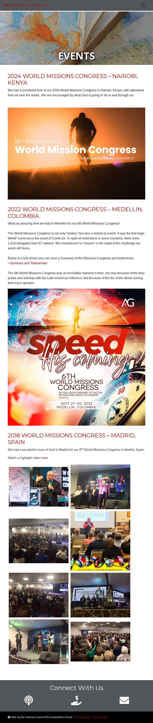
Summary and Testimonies (28, 263)
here (44, 458)
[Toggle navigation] (143, 5)
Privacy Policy (82, 717)
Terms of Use (99, 717)
